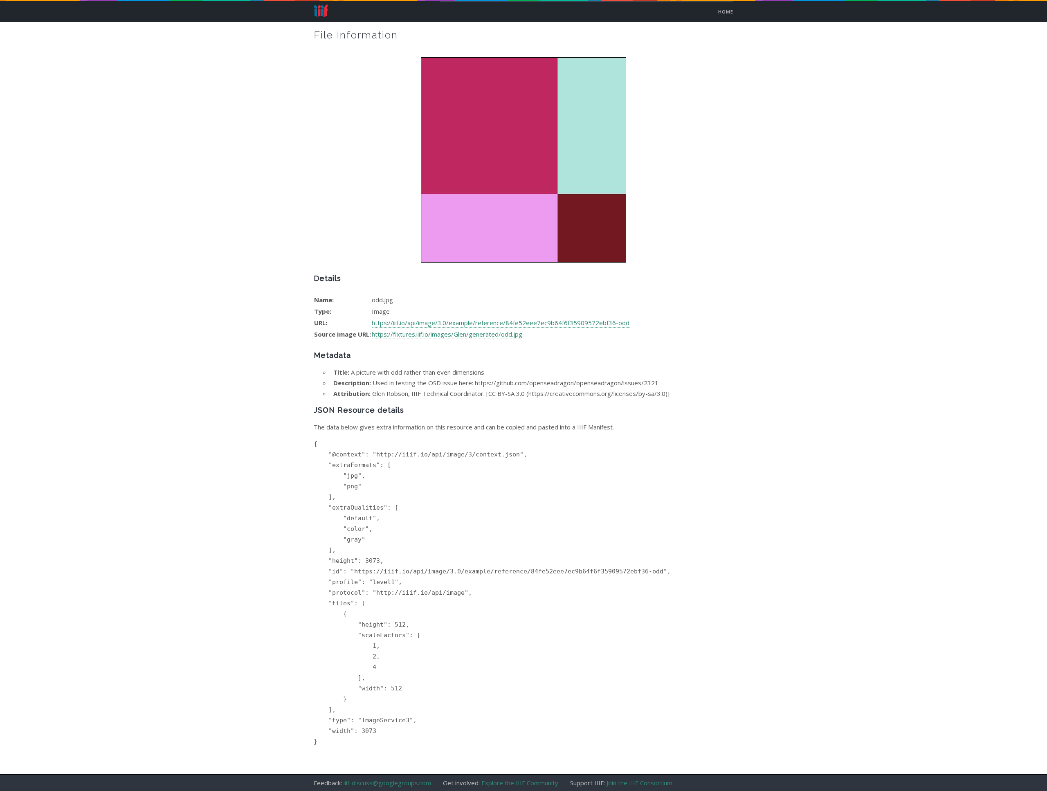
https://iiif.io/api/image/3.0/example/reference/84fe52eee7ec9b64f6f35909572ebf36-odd (500, 323)
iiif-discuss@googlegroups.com (387, 783)
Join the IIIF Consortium (639, 783)
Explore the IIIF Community (519, 783)
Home (321, 9)
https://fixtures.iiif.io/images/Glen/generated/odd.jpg (447, 334)
